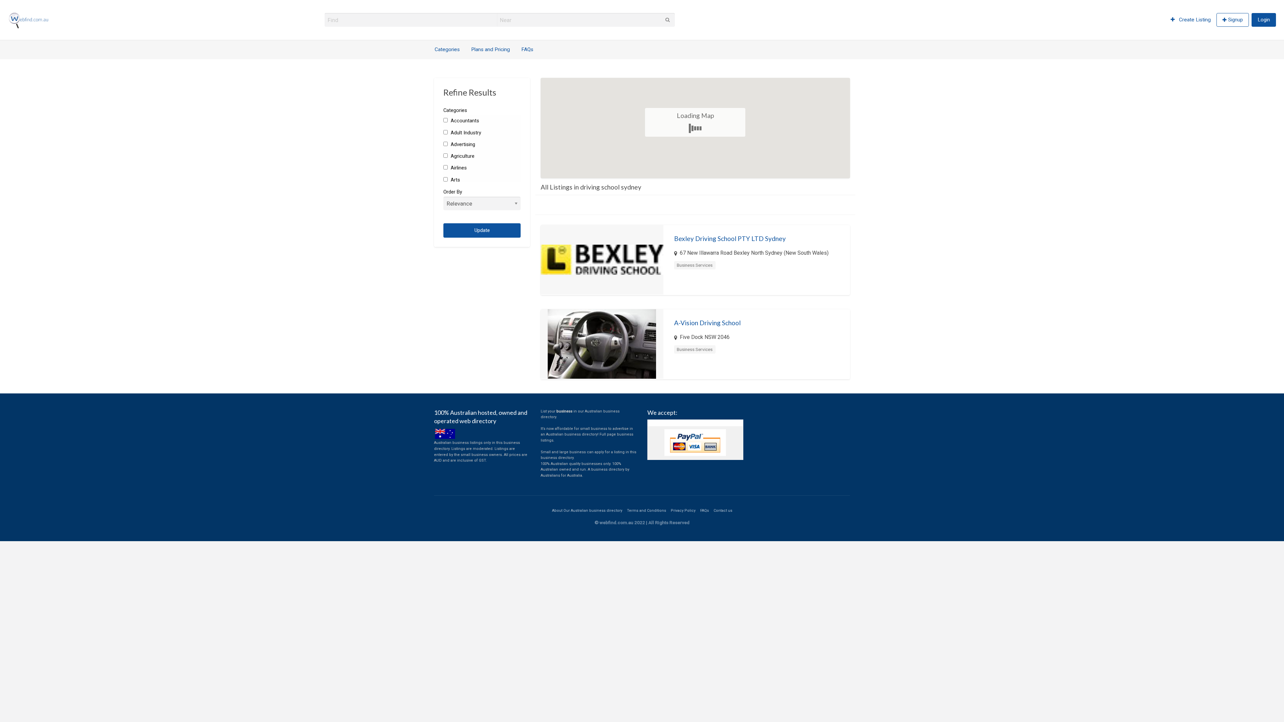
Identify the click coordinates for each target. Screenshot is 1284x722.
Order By (452, 192)
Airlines (457, 168)
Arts (454, 180)
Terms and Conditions (646, 510)
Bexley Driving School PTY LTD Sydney (730, 238)
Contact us (723, 510)
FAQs (527, 49)
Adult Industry (465, 133)
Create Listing (1194, 20)
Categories (447, 49)
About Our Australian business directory (587, 510)
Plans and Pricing (490, 49)
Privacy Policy (683, 510)
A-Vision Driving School (707, 323)
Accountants (464, 121)
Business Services (695, 265)
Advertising (462, 144)
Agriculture (461, 156)
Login (1264, 20)
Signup (1235, 20)
